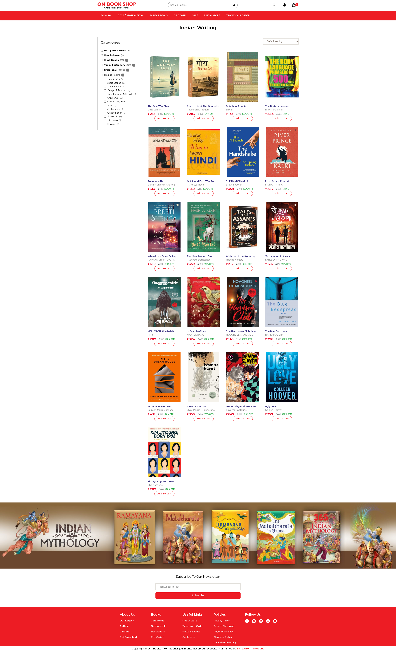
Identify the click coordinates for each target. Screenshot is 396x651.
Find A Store (212, 15)
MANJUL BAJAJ (195, 334)
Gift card (180, 15)
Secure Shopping (224, 626)
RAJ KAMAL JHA (274, 334)
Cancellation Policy (225, 642)
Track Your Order (238, 15)
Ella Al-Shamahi (234, 184)
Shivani (230, 109)
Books (105, 15)
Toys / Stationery (129, 15)
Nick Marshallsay (274, 109)
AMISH (151, 334)
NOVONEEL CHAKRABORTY (242, 334)
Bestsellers (158, 631)
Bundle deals (159, 15)
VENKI (172, 259)
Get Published (128, 637)
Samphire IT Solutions (250, 648)
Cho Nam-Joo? (156, 485)
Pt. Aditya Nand (195, 184)
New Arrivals (158, 626)
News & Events (191, 631)
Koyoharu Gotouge (236, 410)
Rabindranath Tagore (198, 109)
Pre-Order (157, 637)
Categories (157, 620)
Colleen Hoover (273, 410)
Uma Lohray (154, 109)
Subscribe (198, 595)
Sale (195, 15)
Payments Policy (223, 631)
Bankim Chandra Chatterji (161, 184)
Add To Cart (243, 118)
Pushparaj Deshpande (199, 259)
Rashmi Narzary (234, 259)
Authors (124, 626)
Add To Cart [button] (164, 118)
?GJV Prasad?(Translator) (200, 410)
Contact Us (189, 637)
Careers (124, 631)
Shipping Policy (223, 637)
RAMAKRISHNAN (157, 259)
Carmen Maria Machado (161, 410)
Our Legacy (127, 620)
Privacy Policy (222, 620)
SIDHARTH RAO (274, 184)
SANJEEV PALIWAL (276, 259)
